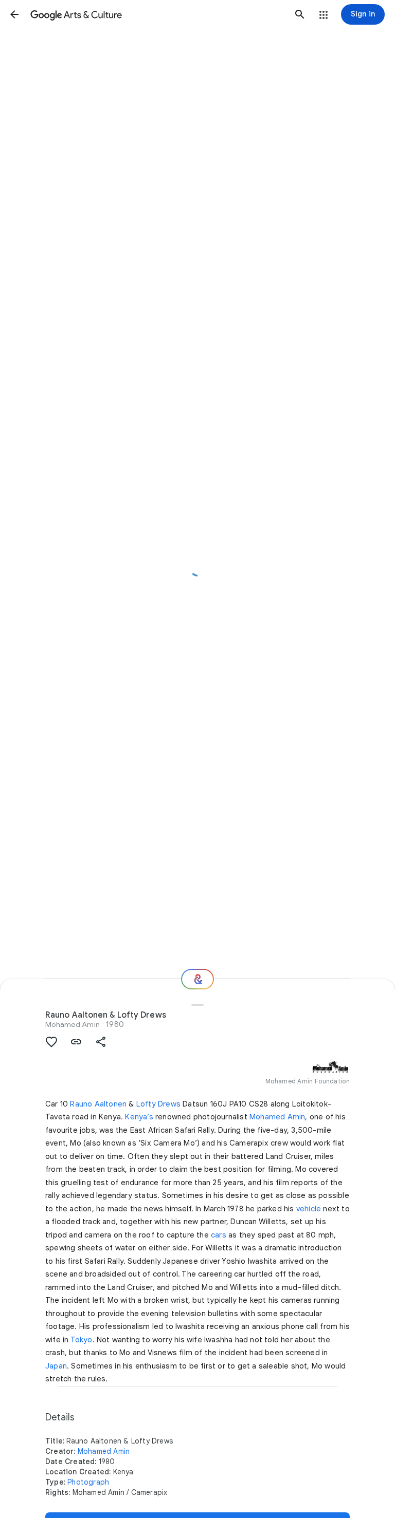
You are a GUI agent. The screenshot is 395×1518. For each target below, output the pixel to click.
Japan (56, 1366)
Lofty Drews (158, 1104)
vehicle (308, 1208)
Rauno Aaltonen (98, 1104)
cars (218, 1235)
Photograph (88, 1482)
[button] (14, 14)
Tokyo (81, 1339)
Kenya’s (139, 1116)
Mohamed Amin (72, 1024)
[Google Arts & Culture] (157, 14)
